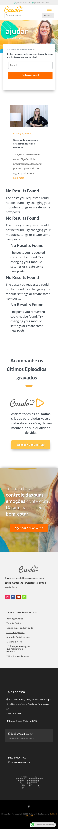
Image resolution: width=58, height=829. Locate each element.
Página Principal (12, 38)
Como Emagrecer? (15, 632)
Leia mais (18, 177)
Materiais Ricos (14, 641)
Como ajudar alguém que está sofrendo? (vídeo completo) (25, 143)
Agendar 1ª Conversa (29, 528)
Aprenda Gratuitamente (18, 637)
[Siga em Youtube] (18, 597)
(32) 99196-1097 (41, 2)
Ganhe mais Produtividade (19, 627)
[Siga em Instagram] (7, 597)
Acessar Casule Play (30, 445)
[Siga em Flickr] (24, 597)
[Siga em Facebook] (13, 597)
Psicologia (18, 133)
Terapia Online (13, 623)
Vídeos (28, 133)
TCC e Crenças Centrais (17, 655)
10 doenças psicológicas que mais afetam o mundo (18, 649)
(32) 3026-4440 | (23, 2)
